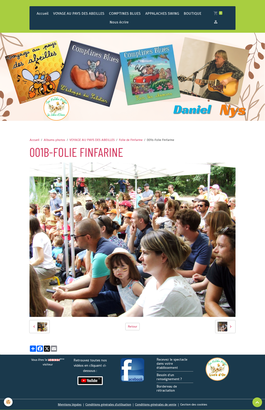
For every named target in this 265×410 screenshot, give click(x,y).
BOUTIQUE (192, 13)
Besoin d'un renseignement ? (169, 377)
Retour (132, 326)
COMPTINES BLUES (125, 13)
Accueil (42, 13)
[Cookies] (8, 402)
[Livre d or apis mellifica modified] (217, 369)
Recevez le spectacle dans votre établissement (172, 363)
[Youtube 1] (90, 380)
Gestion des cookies (193, 404)
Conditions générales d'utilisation (108, 404)
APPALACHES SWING (162, 13)
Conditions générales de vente (155, 404)
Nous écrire (119, 22)
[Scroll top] (257, 402)
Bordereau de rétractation (167, 388)
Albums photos (54, 140)
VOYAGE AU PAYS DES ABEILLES (78, 13)
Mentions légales (69, 404)
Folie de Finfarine (131, 140)
